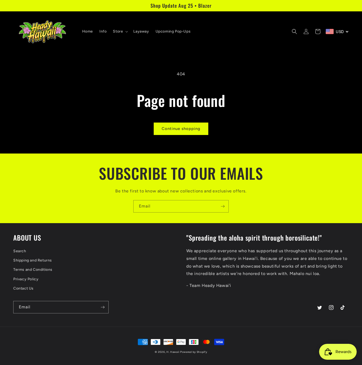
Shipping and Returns (32, 260)
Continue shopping (181, 128)
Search (19, 251)
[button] (120, 31)
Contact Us (23, 288)
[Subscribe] (222, 206)
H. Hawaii (172, 352)
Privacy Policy (25, 279)
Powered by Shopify (193, 352)
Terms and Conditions (32, 269)
